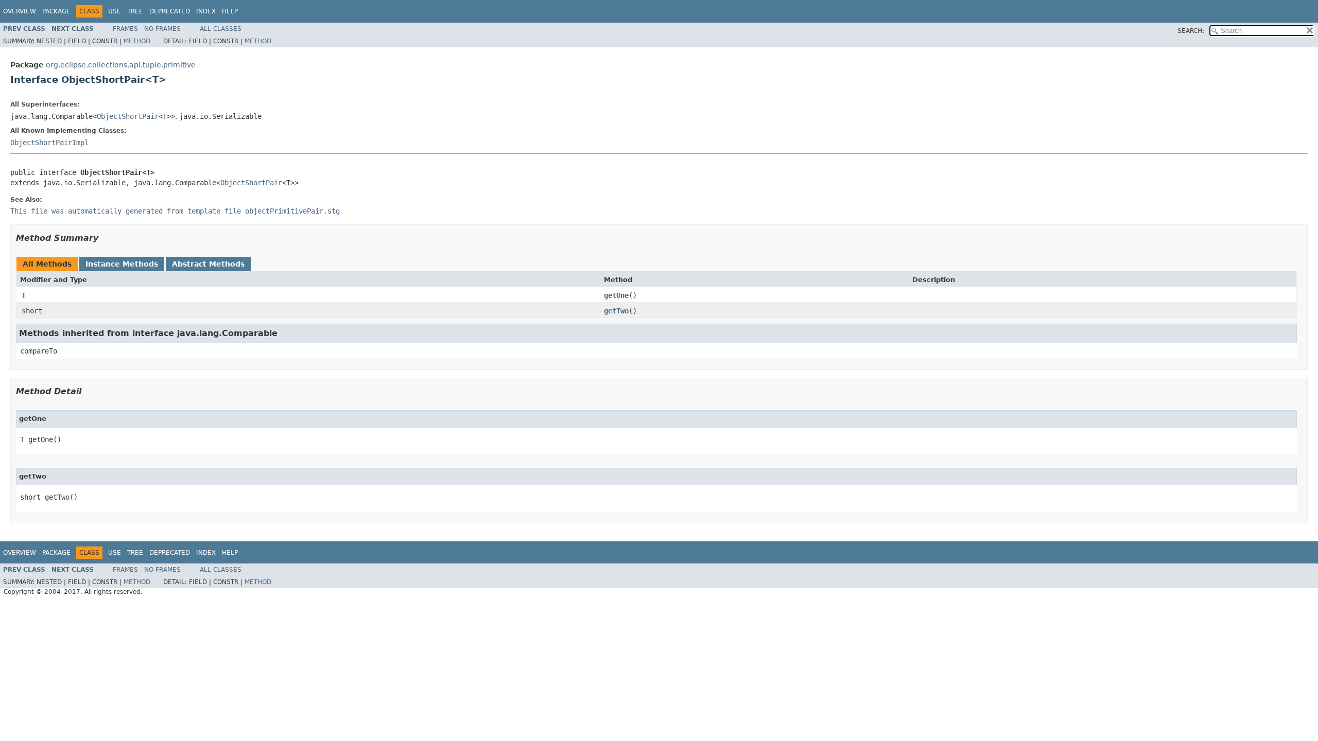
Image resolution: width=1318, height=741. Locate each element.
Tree (135, 11)
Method (137, 41)
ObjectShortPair (128, 116)
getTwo (616, 311)
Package (56, 11)
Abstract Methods (208, 264)
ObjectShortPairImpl (49, 142)
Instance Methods (121, 264)
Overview (19, 11)
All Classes (220, 28)
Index (206, 11)
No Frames (162, 28)
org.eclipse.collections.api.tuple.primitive (121, 65)
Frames (125, 28)
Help (230, 11)
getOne (616, 295)
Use (114, 11)
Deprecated (169, 11)
